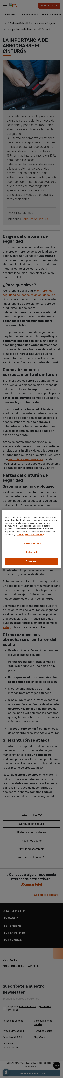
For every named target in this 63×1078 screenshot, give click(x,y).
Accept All (31, 561)
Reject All (31, 552)
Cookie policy (23, 534)
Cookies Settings (31, 543)
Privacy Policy (37, 534)
